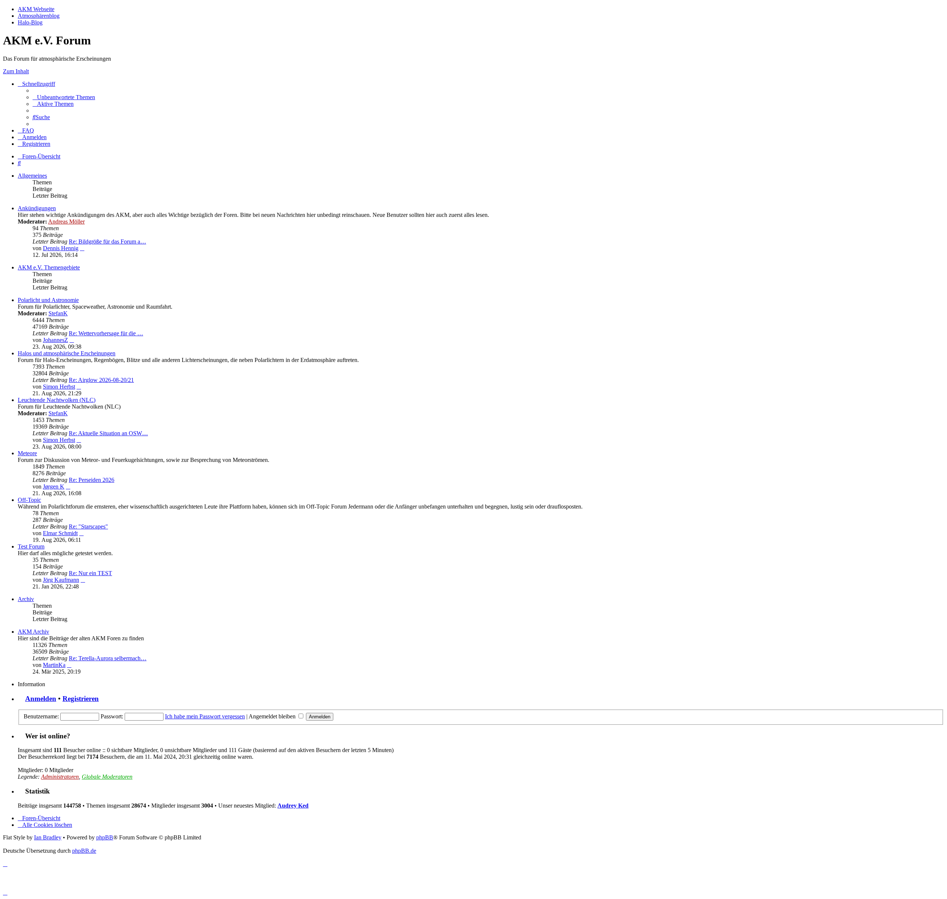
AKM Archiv (33, 631)
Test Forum (31, 546)
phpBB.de (84, 851)
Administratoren (60, 777)
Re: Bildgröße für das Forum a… (107, 241)
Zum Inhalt (16, 71)
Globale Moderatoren (107, 777)
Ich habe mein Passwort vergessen (205, 716)
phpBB (104, 837)
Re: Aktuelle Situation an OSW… (108, 433)
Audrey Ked (293, 805)
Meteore (27, 453)
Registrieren (81, 698)
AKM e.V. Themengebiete (49, 267)
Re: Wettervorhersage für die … (106, 333)
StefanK (58, 313)
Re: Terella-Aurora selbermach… (107, 658)
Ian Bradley (47, 837)
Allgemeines (32, 175)
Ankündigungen (37, 208)
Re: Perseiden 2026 (91, 480)
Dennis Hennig (60, 248)
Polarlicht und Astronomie (48, 300)
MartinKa (54, 665)
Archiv (26, 599)
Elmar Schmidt (60, 533)
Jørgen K (53, 486)
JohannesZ (55, 340)
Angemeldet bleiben (273, 716)
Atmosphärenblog (39, 16)
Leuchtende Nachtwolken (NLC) (56, 400)
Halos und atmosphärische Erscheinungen (66, 353)
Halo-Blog (30, 22)
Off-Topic (29, 500)
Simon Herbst (59, 386)
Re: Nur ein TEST (90, 573)
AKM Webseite (36, 9)
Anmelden (40, 698)
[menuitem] (64, 97)
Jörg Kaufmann (61, 580)
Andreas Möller (66, 221)
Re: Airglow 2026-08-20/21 (101, 380)
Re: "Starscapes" (88, 526)
